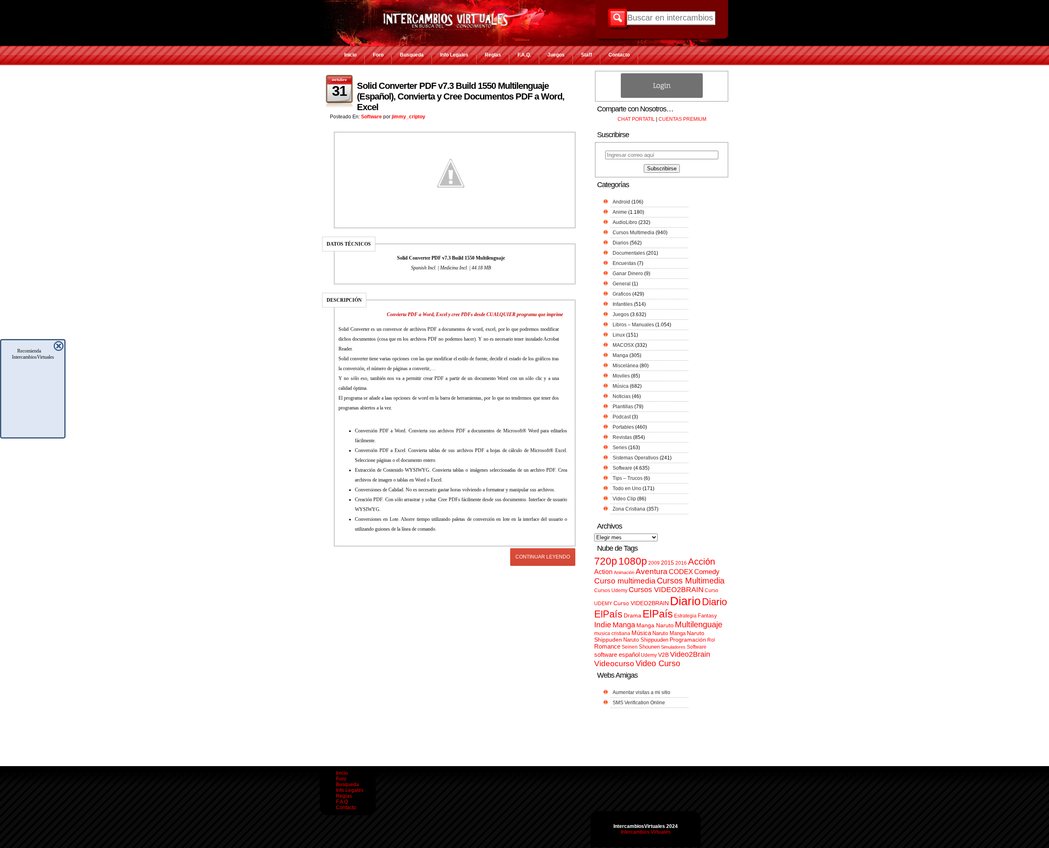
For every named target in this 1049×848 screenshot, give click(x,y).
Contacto (619, 55)
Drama (632, 615)
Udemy (649, 655)
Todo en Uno (627, 488)
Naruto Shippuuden (645, 640)
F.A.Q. (524, 55)
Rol (711, 640)
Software (371, 117)
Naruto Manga (669, 633)
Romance (607, 646)
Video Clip (624, 499)
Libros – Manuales (633, 325)
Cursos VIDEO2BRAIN (666, 590)
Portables (623, 427)
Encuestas (624, 263)
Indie (602, 624)
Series (620, 447)
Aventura (652, 571)
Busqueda (412, 55)
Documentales (629, 253)
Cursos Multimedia (633, 232)
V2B (663, 654)
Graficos (622, 294)
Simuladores (673, 646)
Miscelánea (625, 366)
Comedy (707, 572)
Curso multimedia (625, 581)
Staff (586, 55)
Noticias (622, 396)
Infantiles (623, 304)
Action (603, 571)
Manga (620, 355)
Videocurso (614, 663)
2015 (667, 563)
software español (617, 654)
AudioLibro (625, 222)
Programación (688, 639)
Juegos (556, 55)
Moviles (621, 376)
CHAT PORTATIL (636, 119)
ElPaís (658, 614)
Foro (378, 55)
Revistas (622, 437)
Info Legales (454, 55)
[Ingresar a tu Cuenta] (662, 96)
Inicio (350, 55)
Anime (620, 212)
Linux (619, 335)
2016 (681, 563)
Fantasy (707, 616)
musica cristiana (612, 633)
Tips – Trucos (628, 478)
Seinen (630, 647)
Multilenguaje (698, 624)
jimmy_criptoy (408, 117)
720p (605, 561)
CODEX (681, 572)
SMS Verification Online (639, 703)
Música (621, 386)
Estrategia (685, 616)
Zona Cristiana (629, 509)
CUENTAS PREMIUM (682, 119)
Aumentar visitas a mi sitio (641, 692)
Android (621, 202)
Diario (685, 601)
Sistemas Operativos (635, 458)
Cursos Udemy (610, 590)
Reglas (493, 55)
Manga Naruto (655, 625)
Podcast (622, 417)
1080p (632, 561)
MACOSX (623, 345)
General (622, 284)
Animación (624, 572)
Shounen (649, 647)
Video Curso (658, 663)
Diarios (621, 243)
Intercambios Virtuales (645, 832)
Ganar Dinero (628, 273)
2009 (654, 563)
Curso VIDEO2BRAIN (641, 603)
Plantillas (623, 406)
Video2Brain (690, 654)
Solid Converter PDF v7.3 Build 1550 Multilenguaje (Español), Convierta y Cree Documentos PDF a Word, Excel (460, 96)
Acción (701, 561)
